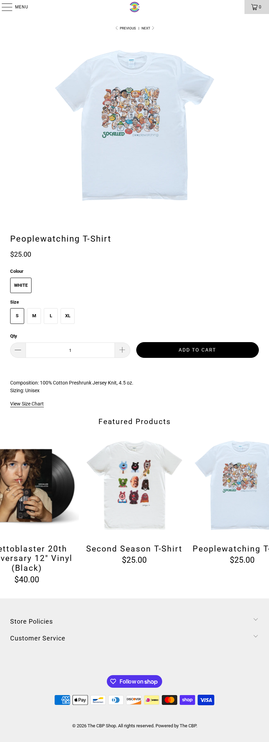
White (21, 285)
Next (146, 28)
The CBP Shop (102, 725)
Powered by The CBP (176, 725)
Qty (13, 336)
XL (67, 315)
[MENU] (3, 7)
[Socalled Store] (134, 7)
